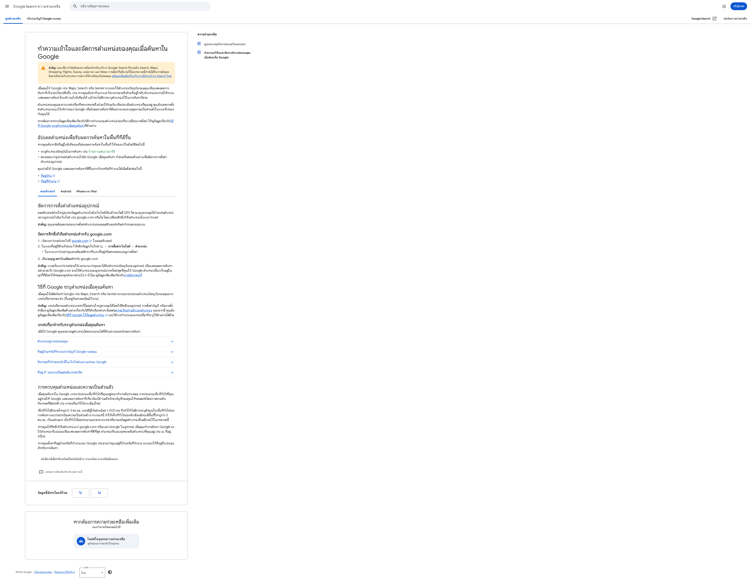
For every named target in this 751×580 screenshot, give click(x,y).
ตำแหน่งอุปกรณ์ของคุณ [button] (53, 341)
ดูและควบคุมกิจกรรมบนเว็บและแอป (224, 44)
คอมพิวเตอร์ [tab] (47, 191)
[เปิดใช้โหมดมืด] (110, 572)
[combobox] (145, 6)
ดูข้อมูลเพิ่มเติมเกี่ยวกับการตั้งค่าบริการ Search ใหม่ (142, 76)
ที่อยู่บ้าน (46, 176)
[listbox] (92, 572)
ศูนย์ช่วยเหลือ (13, 18)
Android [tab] (66, 191)
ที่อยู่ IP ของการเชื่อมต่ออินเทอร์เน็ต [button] (60, 372)
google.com (80, 241)
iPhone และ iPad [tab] (86, 191)
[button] (7, 6)
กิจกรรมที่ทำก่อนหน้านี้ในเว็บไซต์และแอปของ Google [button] (72, 362)
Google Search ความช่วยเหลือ (36, 6)
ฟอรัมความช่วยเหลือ (735, 18)
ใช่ (80, 493)
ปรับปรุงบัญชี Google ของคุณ (44, 18)
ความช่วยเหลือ (207, 34)
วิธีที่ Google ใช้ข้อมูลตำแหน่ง (85, 315)
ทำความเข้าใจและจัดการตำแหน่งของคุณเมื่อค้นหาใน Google (227, 55)
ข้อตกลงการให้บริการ (64, 572)
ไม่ (99, 493)
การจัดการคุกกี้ (133, 275)
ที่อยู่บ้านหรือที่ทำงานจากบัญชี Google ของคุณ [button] (67, 352)
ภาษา (86, 567)
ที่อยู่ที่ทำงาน (49, 181)
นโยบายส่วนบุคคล (43, 572)
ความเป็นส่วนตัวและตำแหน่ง (134, 310)
